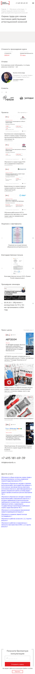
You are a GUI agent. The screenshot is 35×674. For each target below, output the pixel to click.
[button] (6, 92)
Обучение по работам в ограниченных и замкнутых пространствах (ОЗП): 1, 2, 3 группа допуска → (16, 524)
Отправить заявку (17, 664)
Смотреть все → (29, 330)
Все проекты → (22, 112)
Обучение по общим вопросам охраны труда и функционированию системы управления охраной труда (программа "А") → (16, 479)
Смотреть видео (18, 79)
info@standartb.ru (8, 462)
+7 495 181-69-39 (22, 3)
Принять (17, 671)
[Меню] (33, 3)
